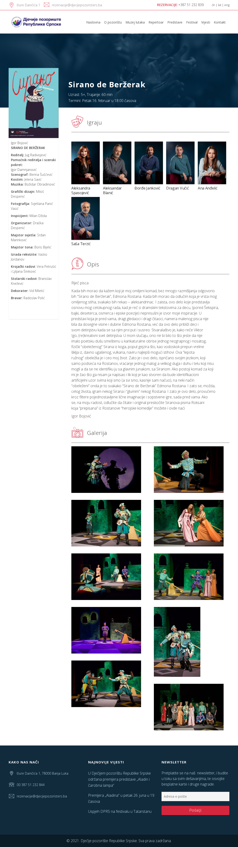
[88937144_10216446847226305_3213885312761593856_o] (109, 523)
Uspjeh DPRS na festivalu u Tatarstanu (120, 811)
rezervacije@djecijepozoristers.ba (77, 5)
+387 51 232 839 (191, 5)
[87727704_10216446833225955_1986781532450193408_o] (191, 642)
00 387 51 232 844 (31, 785)
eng (226, 5)
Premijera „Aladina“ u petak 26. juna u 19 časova (121, 798)
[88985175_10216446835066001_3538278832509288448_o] (191, 469)
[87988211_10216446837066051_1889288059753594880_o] (109, 630)
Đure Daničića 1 (28, 5)
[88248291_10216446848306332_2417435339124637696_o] (109, 576)
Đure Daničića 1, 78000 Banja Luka (42, 773)
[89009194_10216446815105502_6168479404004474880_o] (109, 469)
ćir (213, 5)
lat (219, 5)
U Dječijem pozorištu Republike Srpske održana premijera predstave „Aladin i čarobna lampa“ (119, 779)
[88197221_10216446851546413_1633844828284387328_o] (191, 576)
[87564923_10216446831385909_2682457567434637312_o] (109, 684)
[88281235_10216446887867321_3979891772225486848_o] (191, 707)
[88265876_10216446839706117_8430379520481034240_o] (191, 523)
